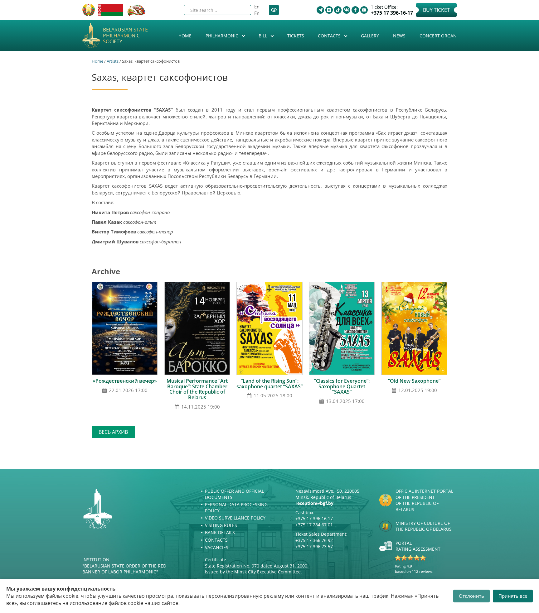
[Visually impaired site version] (274, 10)
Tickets (295, 36)
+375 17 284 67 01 (314, 525)
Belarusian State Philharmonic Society (125, 36)
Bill (263, 36)
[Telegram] (320, 10)
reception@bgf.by (314, 503)
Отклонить (471, 596)
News (399, 36)
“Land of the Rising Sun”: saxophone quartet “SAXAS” (269, 383)
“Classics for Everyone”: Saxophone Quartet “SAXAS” (342, 386)
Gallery (370, 36)
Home (185, 36)
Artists (113, 61)
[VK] (346, 10)
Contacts (330, 36)
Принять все (512, 596)
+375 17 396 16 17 (314, 518)
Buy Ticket (436, 10)
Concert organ (438, 36)
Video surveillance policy (235, 518)
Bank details (220, 532)
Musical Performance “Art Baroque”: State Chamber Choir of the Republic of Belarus (197, 389)
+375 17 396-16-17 (392, 13)
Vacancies (216, 547)
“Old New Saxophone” (414, 380)
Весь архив (113, 432)
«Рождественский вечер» (125, 380)
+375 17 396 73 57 (314, 546)
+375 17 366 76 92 (314, 540)
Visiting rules (221, 525)
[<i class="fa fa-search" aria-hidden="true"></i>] (241, 10)
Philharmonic (223, 36)
